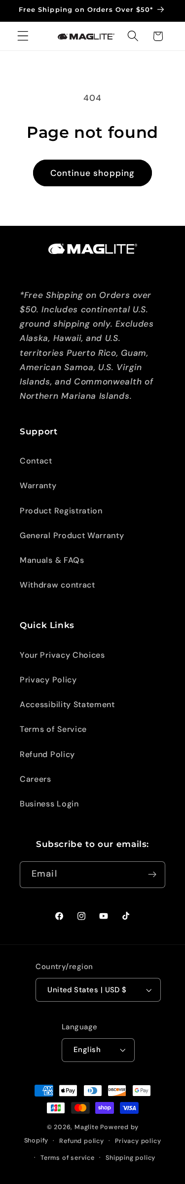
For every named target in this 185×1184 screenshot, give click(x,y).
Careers (35, 779)
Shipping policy (130, 1157)
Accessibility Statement (67, 704)
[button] (23, 36)
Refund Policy (47, 754)
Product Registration (61, 511)
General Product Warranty (72, 535)
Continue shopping (92, 173)
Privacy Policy (48, 680)
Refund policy (81, 1141)
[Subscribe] (152, 874)
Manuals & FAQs (52, 560)
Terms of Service (53, 729)
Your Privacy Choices (62, 655)
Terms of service (67, 1157)
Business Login (49, 804)
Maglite (86, 1127)
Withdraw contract (57, 585)
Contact (36, 461)
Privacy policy (138, 1141)
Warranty (38, 485)
